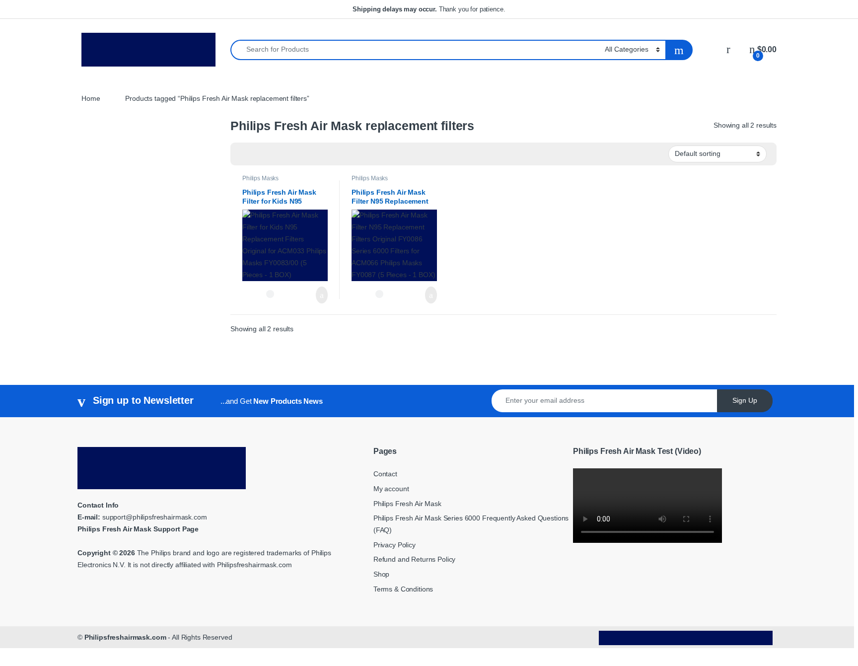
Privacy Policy (394, 545)
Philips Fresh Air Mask (407, 504)
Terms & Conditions (403, 589)
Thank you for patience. (429, 9)
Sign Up (744, 400)
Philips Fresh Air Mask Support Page (138, 529)
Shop (381, 574)
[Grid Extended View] (258, 154)
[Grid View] (243, 154)
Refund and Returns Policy (414, 559)
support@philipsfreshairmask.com (154, 517)
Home (90, 98)
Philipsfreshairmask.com (125, 637)
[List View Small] (287, 154)
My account (391, 489)
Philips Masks (260, 178)
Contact (385, 474)
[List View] (272, 154)
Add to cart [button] (321, 295)
